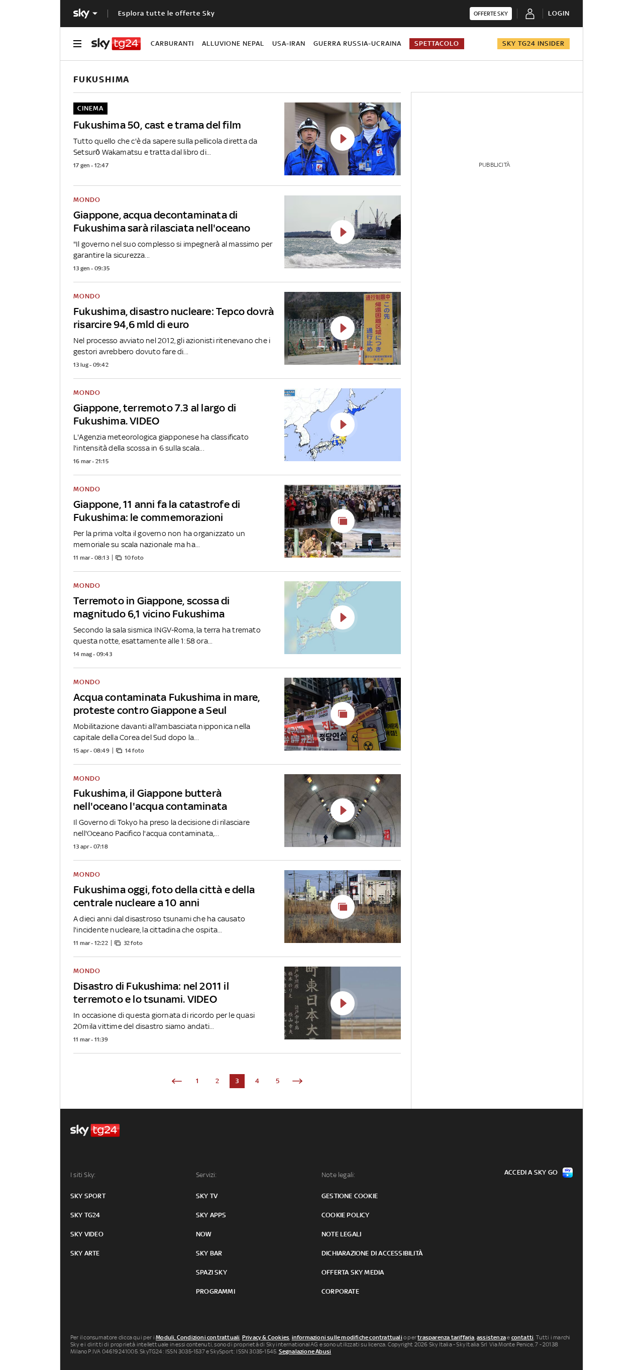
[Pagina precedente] (176, 1081)
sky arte (85, 1253)
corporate (340, 1291)
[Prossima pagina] (297, 1081)
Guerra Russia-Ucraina (357, 43)
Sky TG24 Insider (533, 43)
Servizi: (206, 1175)
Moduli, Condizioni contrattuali (198, 1337)
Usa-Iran (288, 43)
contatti (522, 1337)
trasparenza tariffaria (445, 1337)
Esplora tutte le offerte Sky (166, 13)
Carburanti (172, 43)
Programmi (215, 1291)
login (559, 13)
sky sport (87, 1196)
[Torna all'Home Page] (116, 43)
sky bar (209, 1253)
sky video (86, 1234)
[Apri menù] (77, 43)
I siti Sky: (82, 1175)
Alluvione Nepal (233, 43)
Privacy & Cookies (265, 1337)
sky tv (207, 1196)
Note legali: (338, 1175)
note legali (341, 1234)
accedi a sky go (531, 1172)
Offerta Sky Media (353, 1272)
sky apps (211, 1215)
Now (204, 1234)
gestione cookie (350, 1196)
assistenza (491, 1337)
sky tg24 (85, 1215)
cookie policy (346, 1215)
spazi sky (211, 1272)
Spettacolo (436, 43)
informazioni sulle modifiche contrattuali (347, 1337)
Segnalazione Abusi (305, 1351)
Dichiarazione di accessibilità (372, 1253)
